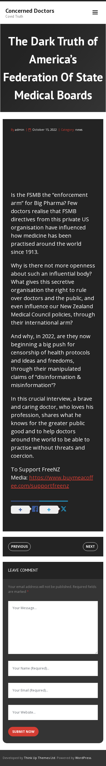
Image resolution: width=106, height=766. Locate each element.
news (78, 129)
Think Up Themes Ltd (39, 758)
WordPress (83, 758)
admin (19, 129)
